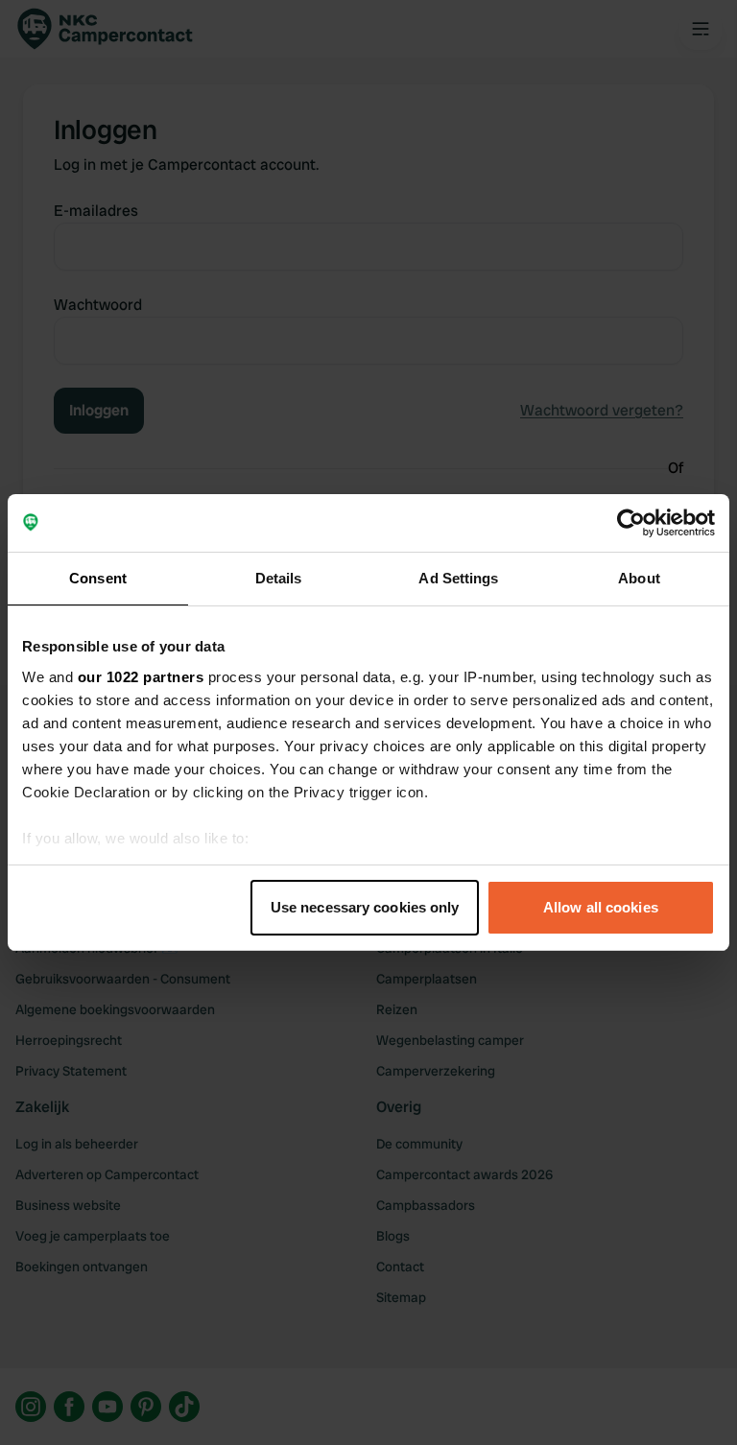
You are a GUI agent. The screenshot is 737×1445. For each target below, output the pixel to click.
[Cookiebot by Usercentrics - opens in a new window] (631, 523)
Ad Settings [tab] (458, 578)
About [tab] (639, 578)
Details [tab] (278, 578)
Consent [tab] (98, 578)
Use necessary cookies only (365, 907)
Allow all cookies (600, 907)
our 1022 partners (141, 677)
